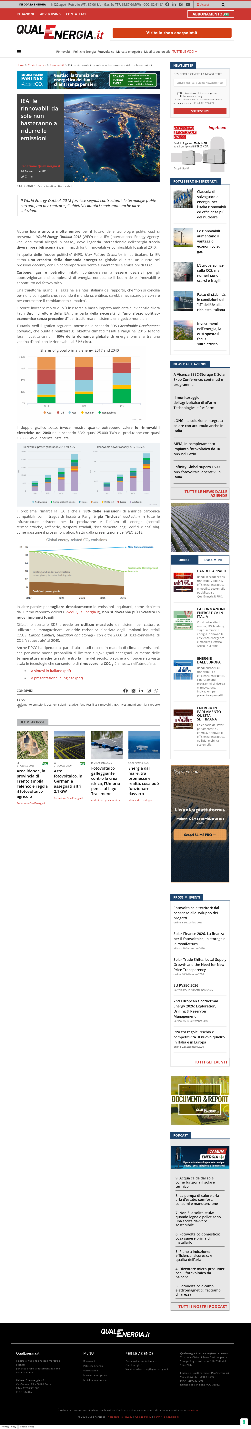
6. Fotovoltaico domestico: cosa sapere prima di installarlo (198, 1238)
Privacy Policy (9, 1426)
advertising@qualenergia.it (152, 1369)
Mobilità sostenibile (157, 51)
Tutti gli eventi (210, 1062)
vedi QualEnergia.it (83, 612)
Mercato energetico (129, 51)
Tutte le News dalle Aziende (206, 493)
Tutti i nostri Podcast (202, 1306)
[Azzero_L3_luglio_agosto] (88, 80)
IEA (116, 704)
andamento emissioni (31, 704)
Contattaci (76, 14)
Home (20, 65)
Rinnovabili (63, 51)
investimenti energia (133, 704)
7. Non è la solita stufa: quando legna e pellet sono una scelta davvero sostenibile (198, 1218)
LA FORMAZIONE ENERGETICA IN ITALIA (211, 612)
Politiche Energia (84, 51)
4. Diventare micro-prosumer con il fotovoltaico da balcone (200, 1272)
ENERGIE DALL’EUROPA (209, 660)
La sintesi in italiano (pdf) (50, 670)
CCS (49, 704)
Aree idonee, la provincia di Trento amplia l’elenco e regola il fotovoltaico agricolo (32, 783)
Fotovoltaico (106, 51)
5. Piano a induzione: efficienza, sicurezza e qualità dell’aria (194, 1255)
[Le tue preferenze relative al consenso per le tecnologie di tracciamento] (244, 1422)
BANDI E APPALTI (211, 571)
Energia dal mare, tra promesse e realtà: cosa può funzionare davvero (143, 781)
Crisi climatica (37, 65)
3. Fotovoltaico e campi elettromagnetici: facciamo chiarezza (198, 1290)
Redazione (26, 14)
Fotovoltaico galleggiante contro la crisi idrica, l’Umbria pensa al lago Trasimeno (105, 781)
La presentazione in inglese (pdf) (56, 678)
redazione (192, 1410)
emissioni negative (65, 704)
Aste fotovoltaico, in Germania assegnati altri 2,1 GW (68, 781)
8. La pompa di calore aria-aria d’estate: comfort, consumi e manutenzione (198, 1199)
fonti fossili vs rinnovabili (95, 704)
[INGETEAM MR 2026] (200, 147)
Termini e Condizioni (166, 1416)
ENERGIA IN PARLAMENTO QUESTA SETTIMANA (209, 713)
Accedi (204, 4)
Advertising (50, 14)
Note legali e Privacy (120, 1416)
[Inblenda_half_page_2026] (200, 823)
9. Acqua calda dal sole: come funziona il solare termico (195, 1182)
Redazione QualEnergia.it (40, 166)
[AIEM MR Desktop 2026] (200, 527)
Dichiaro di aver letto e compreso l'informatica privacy (198, 94)
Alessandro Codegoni (140, 800)
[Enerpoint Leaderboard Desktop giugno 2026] (172, 32)
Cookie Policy (143, 1416)
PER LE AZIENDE (139, 1353)
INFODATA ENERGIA (32, 4)
